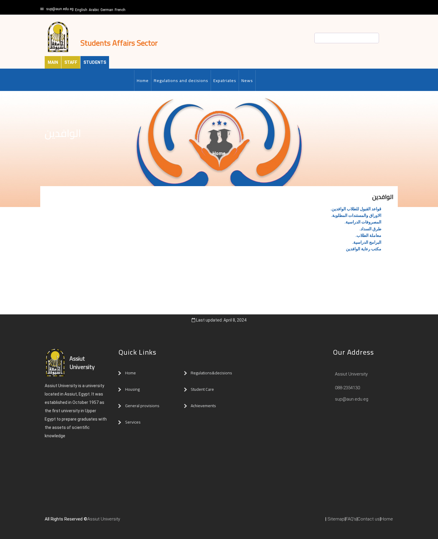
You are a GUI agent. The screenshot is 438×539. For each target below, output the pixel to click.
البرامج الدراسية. (366, 242)
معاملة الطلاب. (368, 235)
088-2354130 (347, 387)
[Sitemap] (147, 521)
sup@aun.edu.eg (60, 9)
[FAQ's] (141, 521)
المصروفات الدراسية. (362, 222)
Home (143, 80)
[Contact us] (135, 521)
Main (53, 62)
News (247, 80)
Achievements (203, 406)
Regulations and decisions (181, 80)
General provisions (142, 406)
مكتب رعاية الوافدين (363, 248)
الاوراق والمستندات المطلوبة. (356, 215)
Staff (70, 62)
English (81, 10)
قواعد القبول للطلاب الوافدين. (355, 208)
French (120, 10)
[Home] (129, 521)
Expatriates (224, 80)
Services (133, 422)
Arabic (94, 10)
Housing (132, 389)
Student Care (202, 389)
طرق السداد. (370, 228)
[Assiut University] (123, 521)
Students (94, 62)
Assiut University (351, 374)
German (106, 10)
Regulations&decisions (212, 373)
